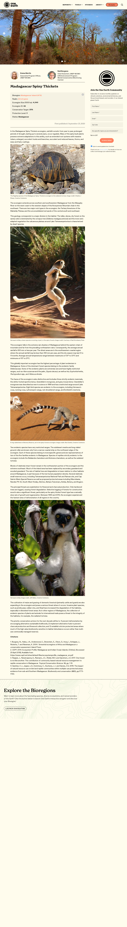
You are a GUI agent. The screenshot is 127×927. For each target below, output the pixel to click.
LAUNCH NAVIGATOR (15, 709)
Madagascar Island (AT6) (31, 95)
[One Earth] (11, 4)
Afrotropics (23, 99)
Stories (89, 5)
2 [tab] (65, 61)
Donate (112, 5)
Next (123, 32)
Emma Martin (25, 73)
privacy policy (104, 149)
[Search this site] (122, 5)
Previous (4, 33)
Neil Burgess (63, 71)
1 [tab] (62, 61)
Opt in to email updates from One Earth (103, 146)
